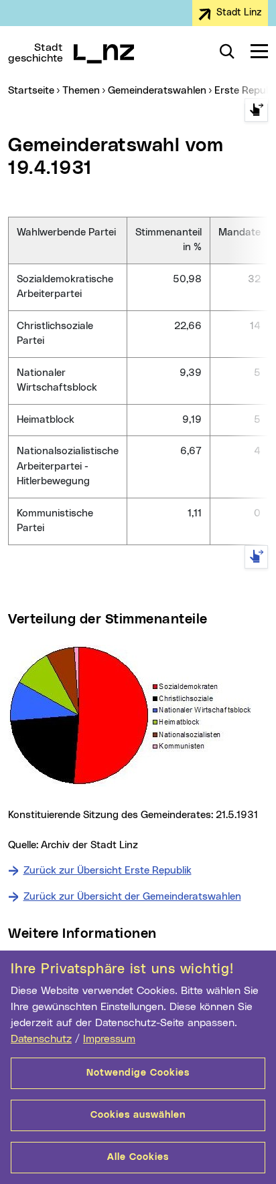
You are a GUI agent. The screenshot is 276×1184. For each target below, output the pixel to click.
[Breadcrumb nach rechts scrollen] (256, 110)
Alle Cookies (138, 1157)
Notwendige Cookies (138, 1073)
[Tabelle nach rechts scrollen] (256, 557)
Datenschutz (41, 1038)
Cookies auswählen (138, 1115)
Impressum (109, 1038)
